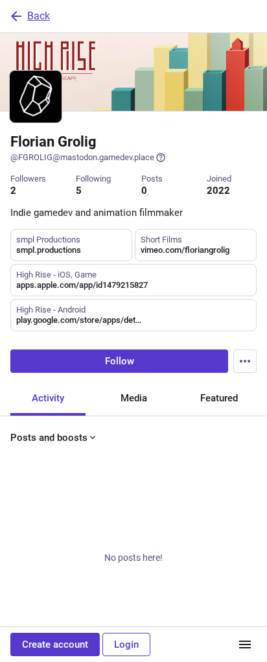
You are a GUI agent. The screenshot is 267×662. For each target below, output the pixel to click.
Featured (219, 398)
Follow (119, 361)
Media (134, 398)
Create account (55, 644)
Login (126, 644)
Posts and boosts (48, 437)
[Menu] (245, 361)
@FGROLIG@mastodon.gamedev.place (82, 157)
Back (38, 16)
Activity (48, 398)
